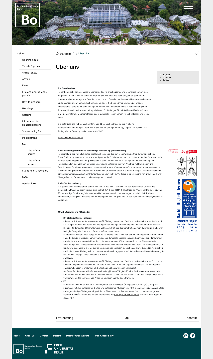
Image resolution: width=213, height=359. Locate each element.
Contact (44, 335)
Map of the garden (33, 152)
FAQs (25, 177)
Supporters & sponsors (35, 170)
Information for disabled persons (31, 123)
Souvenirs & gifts (31, 131)
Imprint (57, 335)
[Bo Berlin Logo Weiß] (28, 348)
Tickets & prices (31, 66)
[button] (189, 7)
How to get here (31, 101)
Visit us (21, 53)
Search (196, 54)
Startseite (65, 53)
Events (26, 85)
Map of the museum (33, 162)
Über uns (167, 77)
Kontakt (166, 80)
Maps (25, 144)
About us (30, 335)
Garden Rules (29, 183)
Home (16, 335)
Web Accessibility (104, 335)
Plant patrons (29, 137)
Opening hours (30, 59)
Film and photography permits (34, 93)
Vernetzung (64, 318)
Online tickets (29, 72)
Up (127, 318)
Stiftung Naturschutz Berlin (126, 294)
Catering (26, 114)
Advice (26, 79)
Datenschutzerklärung (77, 335)
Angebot (166, 74)
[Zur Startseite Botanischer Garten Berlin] (27, 14)
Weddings (27, 108)
